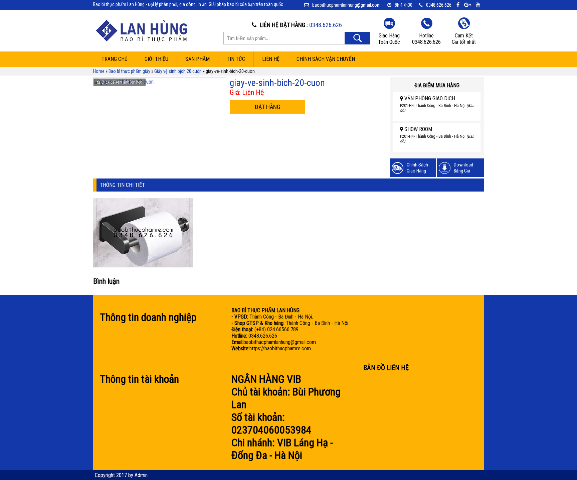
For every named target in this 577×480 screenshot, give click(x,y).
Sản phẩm (197, 59)
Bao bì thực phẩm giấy (129, 71)
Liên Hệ (270, 59)
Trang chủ (115, 59)
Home (99, 71)
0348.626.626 (438, 5)
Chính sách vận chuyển (326, 59)
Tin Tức (236, 59)
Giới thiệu (156, 59)
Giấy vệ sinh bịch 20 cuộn (178, 71)
